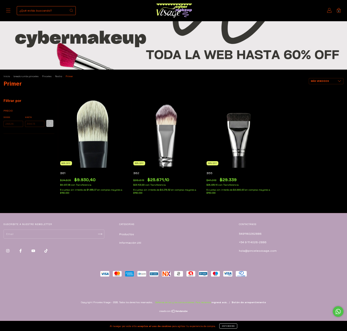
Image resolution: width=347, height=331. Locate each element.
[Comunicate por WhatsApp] (338, 311)
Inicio (7, 76)
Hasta (28, 117)
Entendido (228, 326)
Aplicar (49, 123)
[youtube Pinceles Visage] (33, 251)
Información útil (130, 243)
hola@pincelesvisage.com (258, 251)
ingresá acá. (219, 302)
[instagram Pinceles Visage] (8, 251)
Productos (126, 234)
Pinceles (46, 76)
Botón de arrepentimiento (249, 302)
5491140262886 (250, 234)
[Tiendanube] (173, 312)
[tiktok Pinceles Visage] (46, 251)
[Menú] (8, 11)
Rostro (58, 76)
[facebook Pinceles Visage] (20, 251)
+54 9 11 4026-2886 (253, 242)
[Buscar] (71, 10)
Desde (7, 117)
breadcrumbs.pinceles (25, 76)
